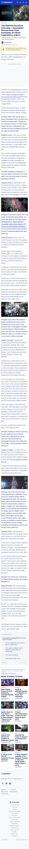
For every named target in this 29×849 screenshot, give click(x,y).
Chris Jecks (18, 742)
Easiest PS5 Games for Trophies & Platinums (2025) (7, 737)
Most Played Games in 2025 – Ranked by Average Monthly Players (7, 692)
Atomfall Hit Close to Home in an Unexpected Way (21, 737)
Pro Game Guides (14, 805)
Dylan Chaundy (5, 698)
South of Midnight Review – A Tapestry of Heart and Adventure (21, 692)
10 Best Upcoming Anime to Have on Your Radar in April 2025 (21, 715)
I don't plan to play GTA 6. (13, 658)
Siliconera (14, 815)
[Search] (17, 2)
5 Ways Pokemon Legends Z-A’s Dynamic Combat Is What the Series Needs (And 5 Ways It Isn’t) (21, 760)
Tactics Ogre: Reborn (16, 224)
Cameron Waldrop (5, 742)
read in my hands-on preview (14, 94)
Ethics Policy (4, 791)
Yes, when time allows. (12, 655)
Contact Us (13, 789)
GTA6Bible (14, 836)
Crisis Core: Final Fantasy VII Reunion (13, 226)
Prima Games (14, 813)
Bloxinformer (14, 833)
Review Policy (13, 791)
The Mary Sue (14, 827)
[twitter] (6, 783)
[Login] (26, 2)
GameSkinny (14, 823)
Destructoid (14, 819)
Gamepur (14, 809)
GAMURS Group (24, 839)
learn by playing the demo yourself (11, 96)
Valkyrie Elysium (18, 221)
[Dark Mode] (20, 2)
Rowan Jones (18, 698)
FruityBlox (14, 831)
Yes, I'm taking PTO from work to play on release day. (15, 643)
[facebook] (10, 783)
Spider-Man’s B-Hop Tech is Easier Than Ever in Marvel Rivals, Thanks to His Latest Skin (7, 716)
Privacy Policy (4, 793)
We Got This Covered (14, 817)
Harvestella (4, 224)
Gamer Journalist (14, 821)
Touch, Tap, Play (14, 829)
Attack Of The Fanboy (14, 811)
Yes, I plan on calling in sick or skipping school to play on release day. (14, 649)
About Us (3, 789)
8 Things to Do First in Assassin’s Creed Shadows (7, 757)
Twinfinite (14, 807)
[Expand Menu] (23, 2)
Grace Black (4, 722)
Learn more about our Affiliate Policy (8, 673)
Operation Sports (14, 825)
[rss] (2, 783)
